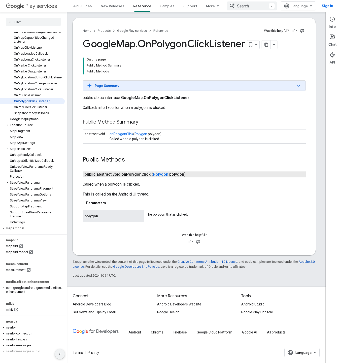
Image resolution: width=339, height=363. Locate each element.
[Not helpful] (302, 30)
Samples (167, 6)
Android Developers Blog (92, 304)
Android (135, 332)
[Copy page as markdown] (266, 44)
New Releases (112, 6)
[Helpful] (294, 30)
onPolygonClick (121, 134)
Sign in (327, 6)
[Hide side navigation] (60, 354)
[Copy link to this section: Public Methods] (130, 160)
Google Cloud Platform (214, 332)
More (210, 6)
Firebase (180, 332)
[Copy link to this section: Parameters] (111, 203)
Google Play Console (257, 312)
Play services (41, 6)
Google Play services (132, 31)
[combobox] (252, 5)
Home (87, 31)
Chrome (157, 332)
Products (104, 31)
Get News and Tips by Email (94, 312)
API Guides (82, 6)
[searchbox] (33, 22)
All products (276, 332)
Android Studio (253, 304)
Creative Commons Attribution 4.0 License (207, 262)
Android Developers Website (179, 304)
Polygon (141, 134)
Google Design (168, 312)
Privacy (93, 353)
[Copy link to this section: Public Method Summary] (143, 122)
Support (190, 6)
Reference (142, 6)
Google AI (249, 332)
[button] (32, 125)
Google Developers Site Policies (136, 266)
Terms (78, 353)
